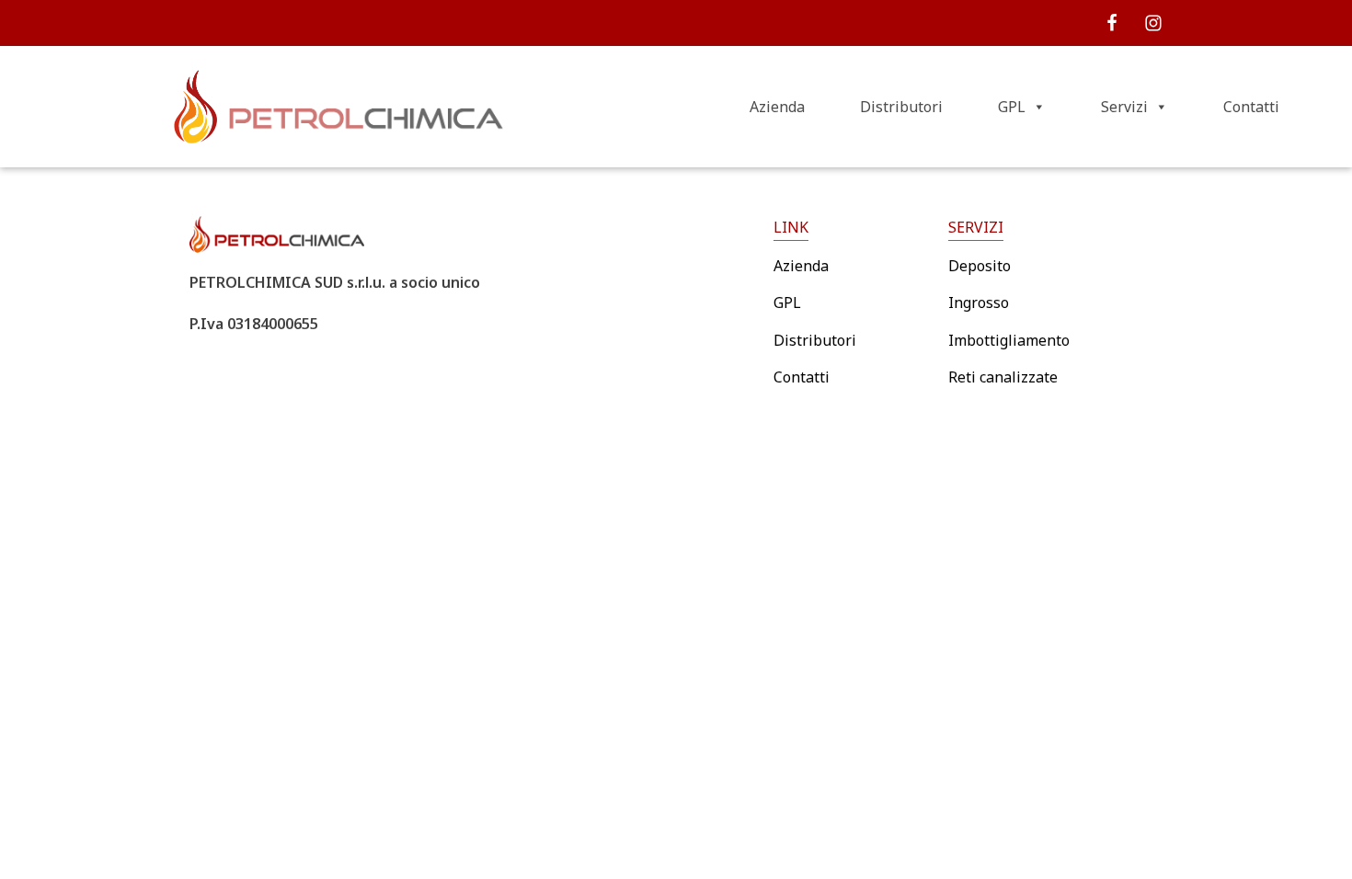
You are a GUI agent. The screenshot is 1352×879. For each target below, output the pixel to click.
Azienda (777, 107)
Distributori (901, 107)
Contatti (1251, 107)
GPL (1011, 107)
